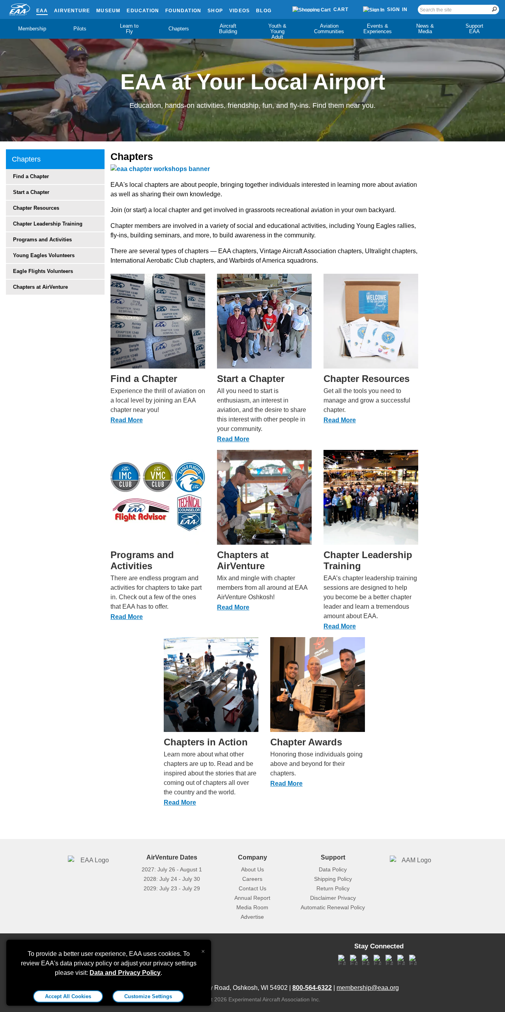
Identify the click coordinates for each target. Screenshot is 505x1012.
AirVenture (72, 10)
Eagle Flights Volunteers (43, 271)
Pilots (79, 29)
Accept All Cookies (68, 996)
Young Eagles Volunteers (44, 255)
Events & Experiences (377, 28)
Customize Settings (148, 996)
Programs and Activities (42, 240)
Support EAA (474, 28)
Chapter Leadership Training (47, 224)
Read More (126, 420)
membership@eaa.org (368, 987)
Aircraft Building (228, 28)
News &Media (425, 28)
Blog (263, 10)
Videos (239, 10)
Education (143, 10)
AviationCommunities (329, 28)
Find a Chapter (31, 176)
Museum (108, 10)
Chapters (178, 29)
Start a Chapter (31, 192)
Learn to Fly (129, 28)
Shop (215, 10)
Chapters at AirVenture (40, 287)
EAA (42, 10)
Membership (32, 29)
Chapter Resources (36, 208)
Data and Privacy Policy (125, 972)
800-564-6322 (312, 987)
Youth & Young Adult (277, 31)
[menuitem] (30, 29)
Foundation (183, 10)
